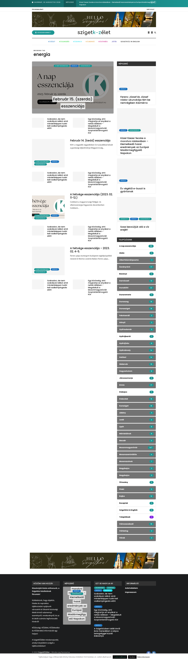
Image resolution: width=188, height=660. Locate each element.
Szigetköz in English (130, 41)
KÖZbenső (90, 41)
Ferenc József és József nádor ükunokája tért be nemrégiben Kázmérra (135, 100)
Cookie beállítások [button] (120, 657)
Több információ (143, 657)
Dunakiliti (124, 219)
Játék (114, 41)
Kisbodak (111, 588)
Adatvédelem (131, 588)
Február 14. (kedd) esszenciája (90, 140)
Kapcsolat (150, 9)
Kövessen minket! (44, 32)
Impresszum (130, 592)
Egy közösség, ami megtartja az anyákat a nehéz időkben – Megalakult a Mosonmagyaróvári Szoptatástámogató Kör (99, 126)
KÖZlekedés (64, 41)
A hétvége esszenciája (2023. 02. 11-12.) (91, 196)
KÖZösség (103, 41)
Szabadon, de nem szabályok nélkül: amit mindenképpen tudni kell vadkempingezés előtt (57, 124)
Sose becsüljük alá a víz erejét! (134, 228)
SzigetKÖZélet (85, 66)
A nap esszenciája (61, 66)
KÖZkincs (77, 41)
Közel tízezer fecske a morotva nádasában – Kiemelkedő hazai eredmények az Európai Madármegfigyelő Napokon (134, 145)
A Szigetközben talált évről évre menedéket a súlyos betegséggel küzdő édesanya (107, 632)
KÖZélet (51, 41)
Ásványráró (100, 588)
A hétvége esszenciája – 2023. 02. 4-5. (90, 249)
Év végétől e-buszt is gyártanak (90, 2)
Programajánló (37, 9)
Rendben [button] (132, 657)
